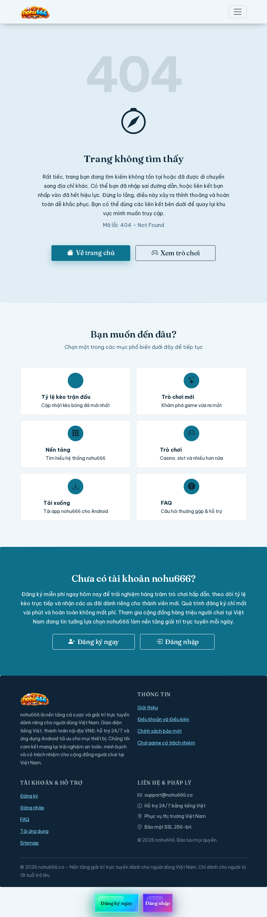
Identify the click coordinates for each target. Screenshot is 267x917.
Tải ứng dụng (34, 831)
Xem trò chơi (180, 253)
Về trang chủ (95, 252)
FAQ (24, 819)
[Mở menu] (238, 11)
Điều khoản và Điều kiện (163, 719)
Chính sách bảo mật (159, 731)
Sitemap (29, 843)
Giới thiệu (147, 708)
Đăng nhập (182, 642)
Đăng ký (29, 796)
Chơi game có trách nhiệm (166, 743)
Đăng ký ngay (98, 642)
